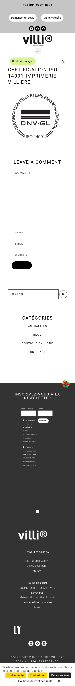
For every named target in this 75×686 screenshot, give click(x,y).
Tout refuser (37, 675)
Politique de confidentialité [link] (35, 681)
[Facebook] (43, 28)
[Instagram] (37, 28)
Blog (37, 334)
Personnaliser (60, 675)
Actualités (37, 326)
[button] (38, 51)
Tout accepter (16, 675)
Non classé (37, 352)
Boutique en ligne (37, 343)
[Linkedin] (31, 28)
